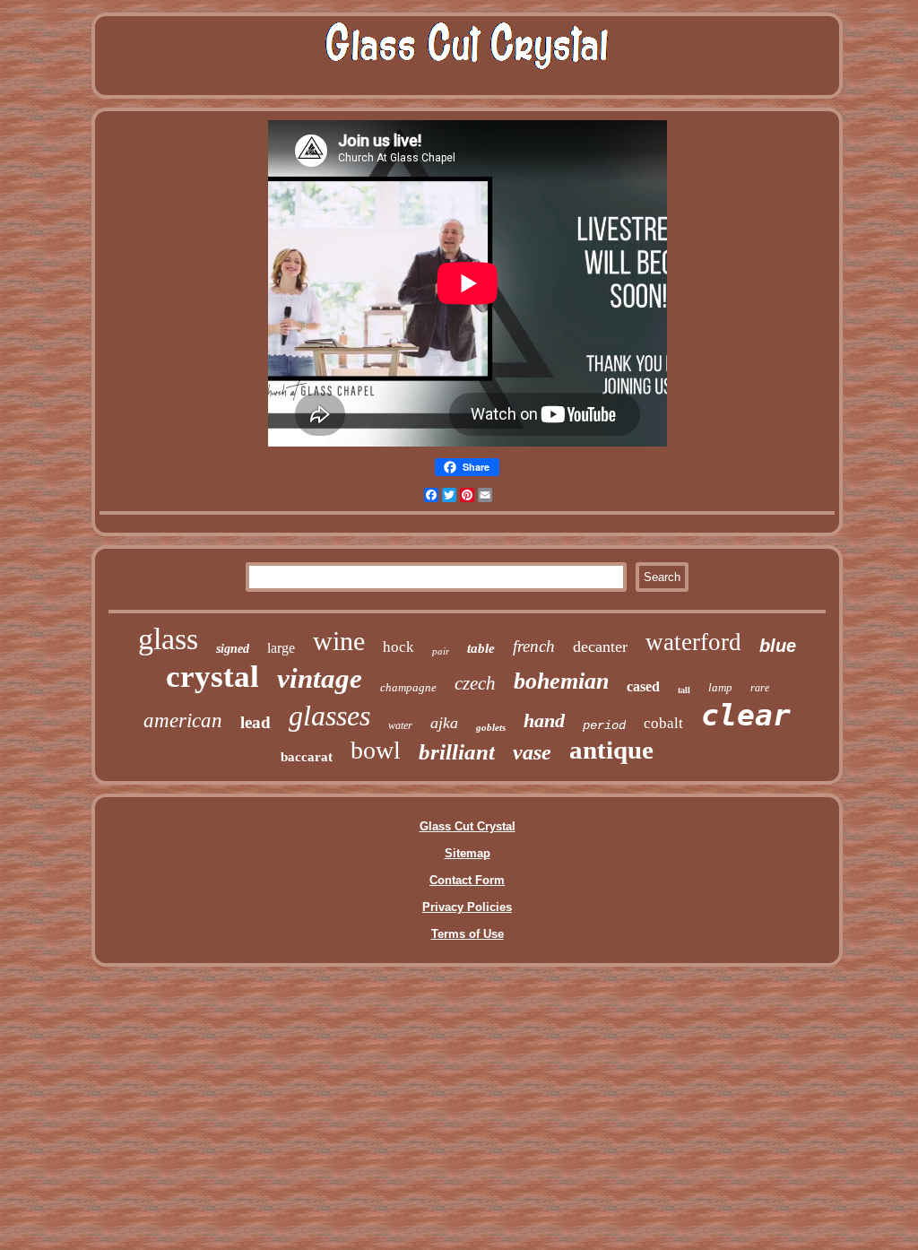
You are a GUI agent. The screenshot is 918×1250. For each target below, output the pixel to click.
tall (684, 690)
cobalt (663, 723)
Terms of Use (467, 934)
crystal (212, 676)
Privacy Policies (467, 907)
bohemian (561, 681)
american (182, 720)
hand (544, 720)
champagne (408, 687)
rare (759, 687)
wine (339, 640)
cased (643, 686)
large (281, 647)
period (604, 725)
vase (532, 752)
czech (475, 683)
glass (168, 638)
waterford (693, 642)
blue (777, 645)
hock (398, 646)
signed (232, 648)
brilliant (457, 752)
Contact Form (467, 880)
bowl (376, 750)
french (534, 646)
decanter (600, 646)
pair (440, 651)
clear (746, 715)
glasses (329, 715)
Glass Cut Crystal (467, 826)
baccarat (307, 757)
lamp (720, 687)
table (481, 648)
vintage (319, 678)
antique (611, 749)
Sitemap (467, 853)
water (400, 725)
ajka (444, 723)
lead (255, 722)
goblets (491, 727)
